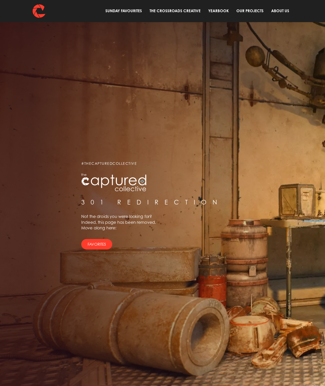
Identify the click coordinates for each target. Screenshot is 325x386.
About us (280, 10)
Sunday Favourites (123, 10)
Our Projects (250, 10)
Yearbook (218, 10)
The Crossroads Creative (175, 10)
